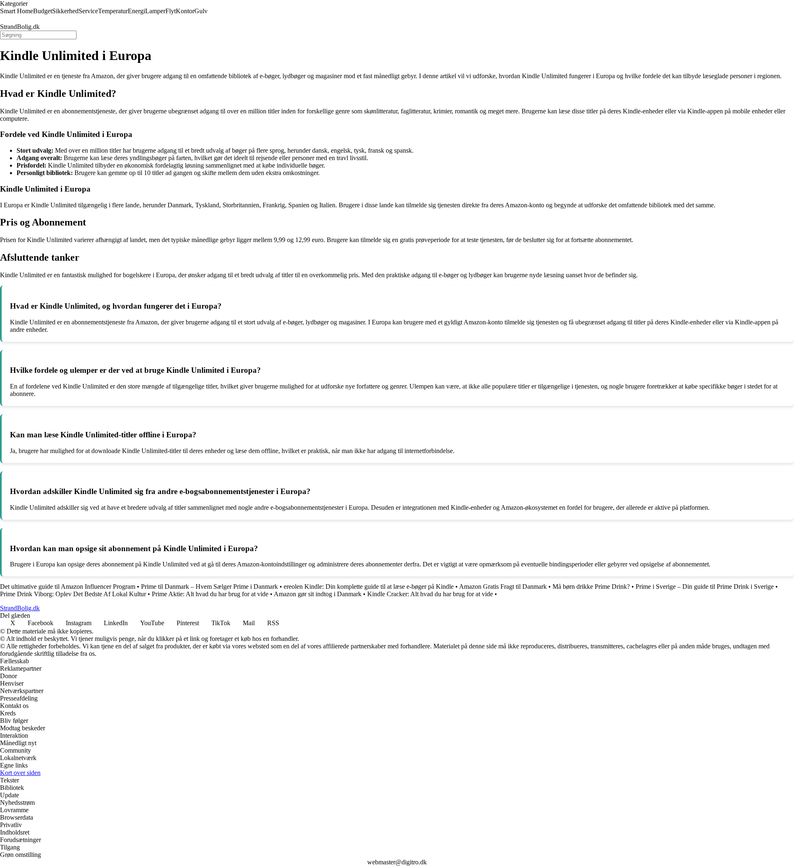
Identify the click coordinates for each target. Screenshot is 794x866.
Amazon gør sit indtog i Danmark (317, 593)
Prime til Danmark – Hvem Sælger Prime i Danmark (209, 586)
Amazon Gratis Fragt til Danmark (503, 586)
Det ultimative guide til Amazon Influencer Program (67, 586)
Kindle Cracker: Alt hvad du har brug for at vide (430, 593)
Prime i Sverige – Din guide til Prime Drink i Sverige (705, 586)
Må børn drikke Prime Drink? (591, 586)
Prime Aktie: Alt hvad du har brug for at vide (210, 593)
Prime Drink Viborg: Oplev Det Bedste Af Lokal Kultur (73, 593)
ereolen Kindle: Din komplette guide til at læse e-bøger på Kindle (369, 586)
